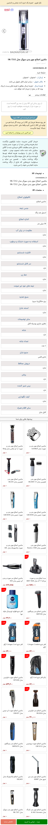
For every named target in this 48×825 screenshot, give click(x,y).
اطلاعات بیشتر (37, 94)
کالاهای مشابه (8, 822)
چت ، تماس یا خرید (32, 821)
